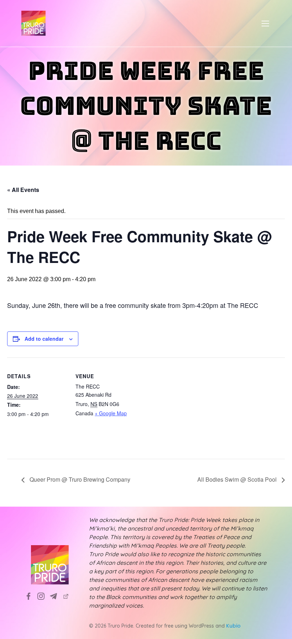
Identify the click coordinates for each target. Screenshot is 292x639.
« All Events (23, 190)
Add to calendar (44, 338)
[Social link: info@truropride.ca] (56, 596)
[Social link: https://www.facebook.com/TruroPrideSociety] (31, 596)
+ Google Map (111, 413)
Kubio (233, 625)
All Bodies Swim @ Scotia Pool (237, 479)
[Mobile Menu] (265, 23)
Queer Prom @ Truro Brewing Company (79, 479)
